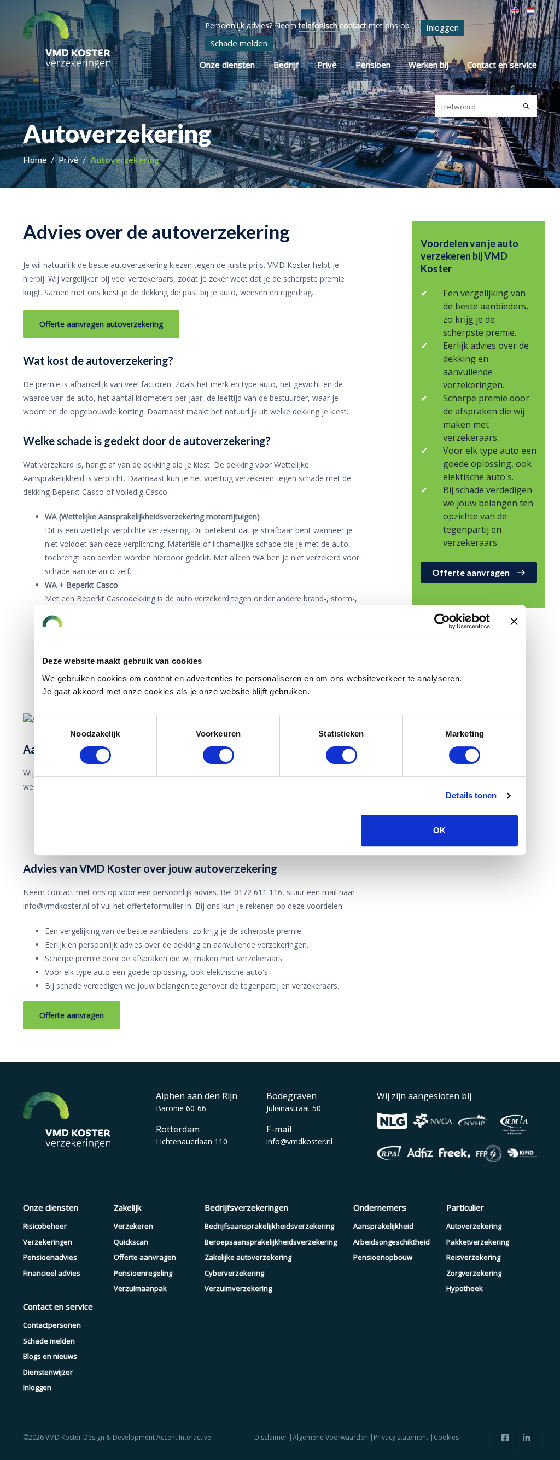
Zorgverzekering (473, 1273)
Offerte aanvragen (145, 1257)
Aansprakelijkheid (383, 1226)
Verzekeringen (47, 1242)
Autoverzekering (124, 159)
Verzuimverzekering (238, 1288)
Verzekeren (133, 1226)
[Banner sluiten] (514, 621)
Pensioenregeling (143, 1273)
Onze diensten (227, 64)
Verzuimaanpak (140, 1288)
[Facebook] (505, 1437)
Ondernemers (379, 1207)
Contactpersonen (52, 1325)
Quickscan (131, 1242)
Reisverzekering (473, 1257)
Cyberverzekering (234, 1273)
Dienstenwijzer (48, 1372)
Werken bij (428, 64)
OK (439, 830)
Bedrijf (286, 64)
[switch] (218, 755)
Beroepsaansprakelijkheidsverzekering (271, 1242)
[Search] (526, 106)
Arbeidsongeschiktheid (391, 1242)
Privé (327, 64)
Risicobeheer (45, 1226)
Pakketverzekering (477, 1242)
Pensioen (372, 64)
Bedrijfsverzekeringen (246, 1207)
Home (35, 159)
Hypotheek (464, 1288)
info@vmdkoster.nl (56, 906)
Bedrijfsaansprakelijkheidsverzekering (269, 1226)
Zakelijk (127, 1207)
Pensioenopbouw (382, 1257)
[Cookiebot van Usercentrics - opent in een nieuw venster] (442, 621)
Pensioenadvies (50, 1257)
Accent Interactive (183, 1437)
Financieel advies (51, 1273)
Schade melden (239, 43)
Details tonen (471, 795)
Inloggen (442, 27)
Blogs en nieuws (50, 1356)
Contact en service (502, 64)
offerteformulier (155, 906)
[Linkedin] (526, 1437)
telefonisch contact (332, 25)
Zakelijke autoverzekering (248, 1257)
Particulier (465, 1207)
